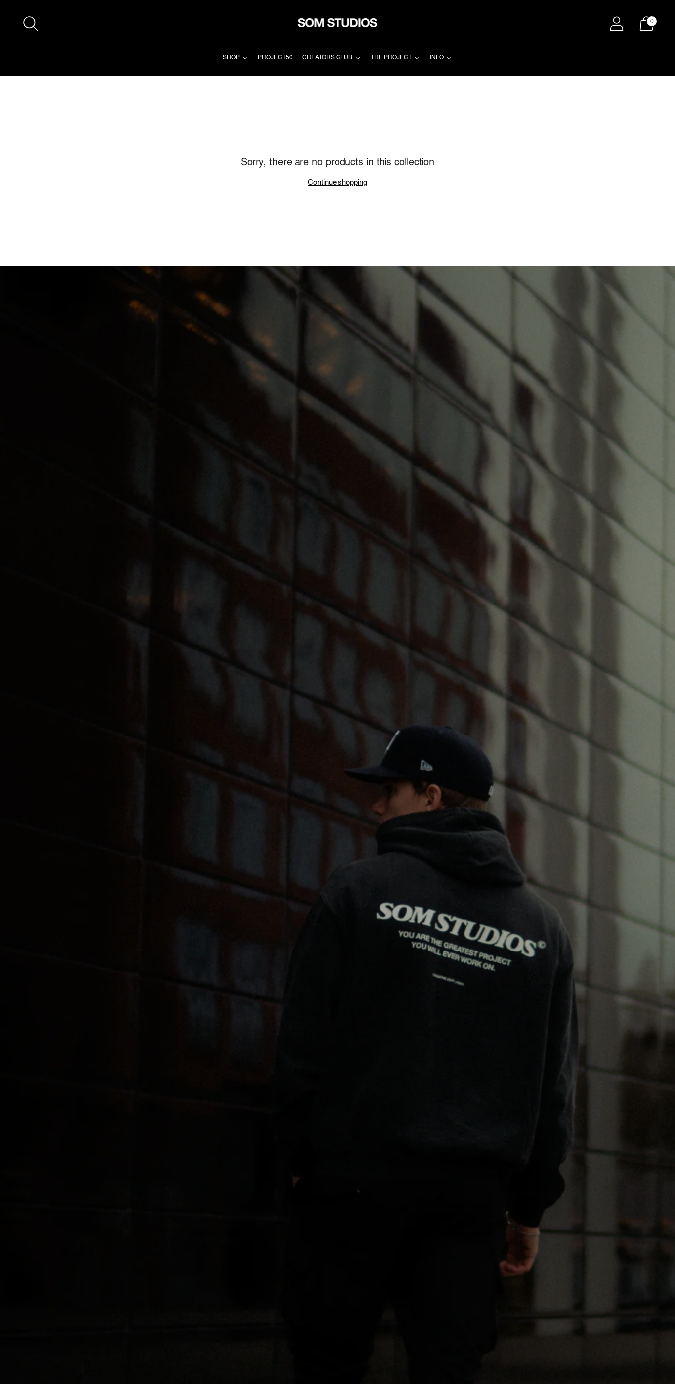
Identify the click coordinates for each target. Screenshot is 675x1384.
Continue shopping (337, 183)
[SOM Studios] (337, 24)
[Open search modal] (30, 24)
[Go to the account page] (617, 24)
